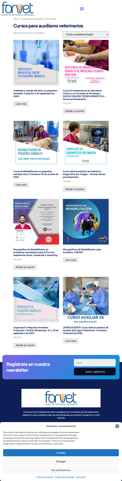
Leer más (21, 103)
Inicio (16, 19)
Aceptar (61, 452)
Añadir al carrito (74, 111)
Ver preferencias (61, 470)
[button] (117, 426)
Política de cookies (45, 477)
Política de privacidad (64, 477)
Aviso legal (80, 477)
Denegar (61, 461)
